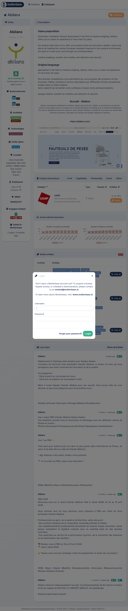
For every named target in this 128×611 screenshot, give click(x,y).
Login (88, 333)
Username (39, 303)
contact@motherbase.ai (66, 289)
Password (39, 314)
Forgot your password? (70, 333)
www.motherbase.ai (83, 294)
